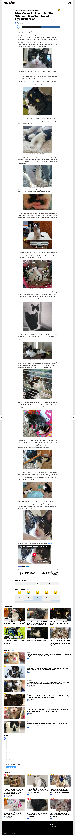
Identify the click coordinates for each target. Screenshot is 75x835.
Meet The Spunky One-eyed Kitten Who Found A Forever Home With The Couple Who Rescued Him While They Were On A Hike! (37, 790)
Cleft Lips (6, 618)
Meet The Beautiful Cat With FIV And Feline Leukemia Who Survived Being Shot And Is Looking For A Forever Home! (48, 724)
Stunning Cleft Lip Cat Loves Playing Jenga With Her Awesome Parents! (14, 622)
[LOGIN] (70, 2)
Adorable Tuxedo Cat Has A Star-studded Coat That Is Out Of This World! (59, 623)
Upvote (25, 583)
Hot (51, 609)
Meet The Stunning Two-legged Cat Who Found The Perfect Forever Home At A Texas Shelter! (14, 813)
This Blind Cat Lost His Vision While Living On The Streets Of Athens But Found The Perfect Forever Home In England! (60, 643)
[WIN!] (7, 652)
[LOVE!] (59, 10)
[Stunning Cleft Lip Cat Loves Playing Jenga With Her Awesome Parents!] (14, 614)
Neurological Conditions (10, 637)
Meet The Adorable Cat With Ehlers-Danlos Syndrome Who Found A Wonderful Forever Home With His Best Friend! (60, 814)
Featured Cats (46, 3)
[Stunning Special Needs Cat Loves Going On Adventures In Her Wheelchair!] (14, 633)
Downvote (49, 583)
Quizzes (61, 3)
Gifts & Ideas (54, 3)
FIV (35, 619)
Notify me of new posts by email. (14, 764)
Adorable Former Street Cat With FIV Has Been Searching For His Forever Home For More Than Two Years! (37, 623)
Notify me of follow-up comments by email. (17, 762)
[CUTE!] (7, 609)
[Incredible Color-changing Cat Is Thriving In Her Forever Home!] (37, 633)
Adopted (13, 650)
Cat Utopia (32, 81)
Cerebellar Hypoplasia (9, 636)
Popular (5, 775)
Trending (51, 799)
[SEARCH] (68, 2)
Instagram (34, 32)
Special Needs (7, 619)
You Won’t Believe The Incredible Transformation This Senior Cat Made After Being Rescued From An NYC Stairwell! (49, 655)
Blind (57, 638)
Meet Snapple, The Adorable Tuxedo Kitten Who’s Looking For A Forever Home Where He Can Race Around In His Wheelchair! (47, 669)
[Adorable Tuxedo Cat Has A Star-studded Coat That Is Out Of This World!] (60, 614)
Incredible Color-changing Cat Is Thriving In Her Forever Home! (36, 641)
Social (18, 618)
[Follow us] (65, 2)
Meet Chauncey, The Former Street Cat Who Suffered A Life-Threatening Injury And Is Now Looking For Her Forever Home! (48, 696)
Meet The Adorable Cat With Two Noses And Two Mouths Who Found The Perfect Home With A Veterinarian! (37, 814)
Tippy (32, 83)
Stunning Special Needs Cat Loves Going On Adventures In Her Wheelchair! (14, 642)
